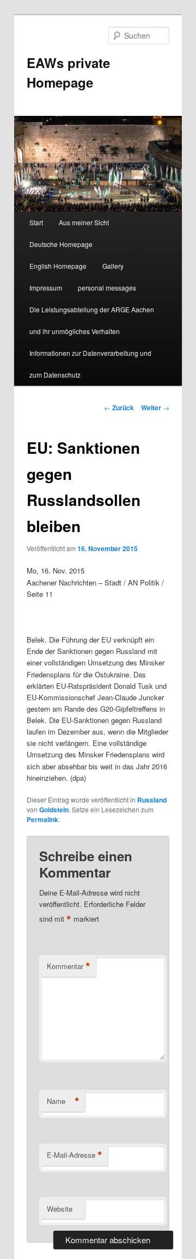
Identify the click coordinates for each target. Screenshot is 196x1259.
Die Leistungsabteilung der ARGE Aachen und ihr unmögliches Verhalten (91, 320)
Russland (152, 800)
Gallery (113, 265)
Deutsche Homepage (61, 244)
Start (36, 222)
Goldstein (54, 809)
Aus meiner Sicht (84, 222)
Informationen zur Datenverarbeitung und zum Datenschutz (90, 363)
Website (59, 1209)
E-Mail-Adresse (74, 1155)
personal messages (107, 287)
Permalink (42, 819)
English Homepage (58, 265)
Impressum (45, 287)
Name (63, 1101)
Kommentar (68, 966)
